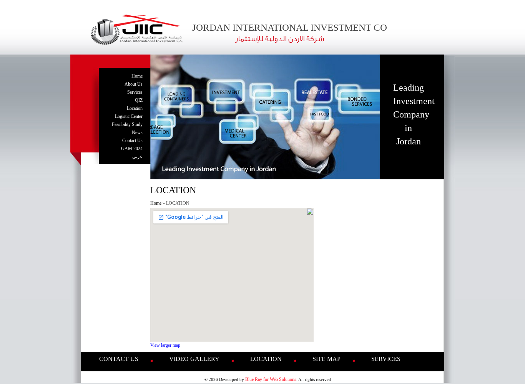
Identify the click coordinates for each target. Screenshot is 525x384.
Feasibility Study (127, 124)
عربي (137, 156)
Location (135, 108)
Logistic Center (129, 116)
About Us (134, 84)
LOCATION (266, 359)
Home (137, 76)
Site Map (326, 359)
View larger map (165, 345)
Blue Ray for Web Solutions (270, 379)
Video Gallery (194, 359)
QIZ (139, 100)
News (137, 132)
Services (135, 92)
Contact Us (132, 140)
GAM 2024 (132, 148)
